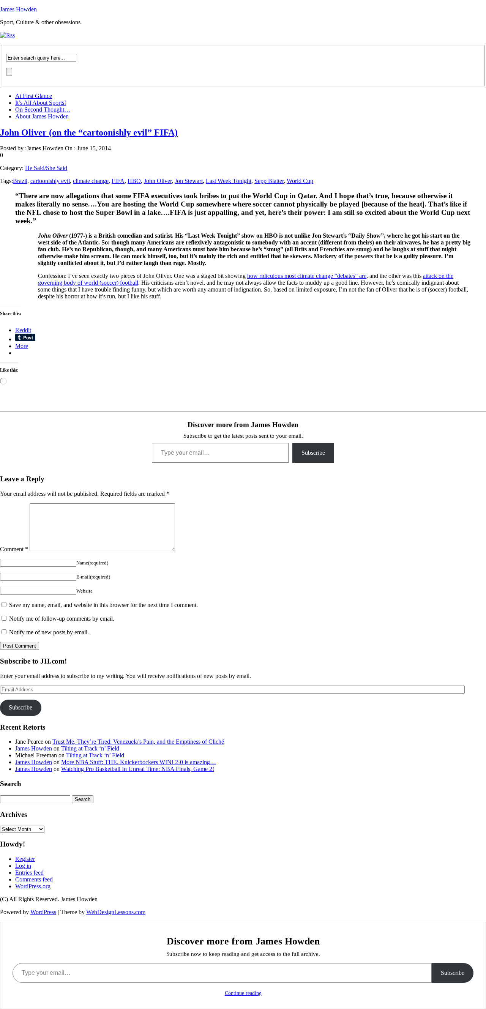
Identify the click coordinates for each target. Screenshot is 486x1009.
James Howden (18, 9)
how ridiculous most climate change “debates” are (306, 276)
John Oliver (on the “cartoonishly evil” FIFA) (89, 132)
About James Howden (42, 116)
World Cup (300, 181)
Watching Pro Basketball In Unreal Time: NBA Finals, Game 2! (137, 769)
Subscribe (313, 452)
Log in (23, 865)
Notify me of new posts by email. (49, 632)
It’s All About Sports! (40, 102)
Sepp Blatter (269, 181)
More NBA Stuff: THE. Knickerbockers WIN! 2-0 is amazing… (138, 762)
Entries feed (29, 872)
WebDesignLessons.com (115, 912)
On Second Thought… (42, 109)
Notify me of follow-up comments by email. (61, 618)
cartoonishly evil (50, 181)
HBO (134, 181)
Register (25, 859)
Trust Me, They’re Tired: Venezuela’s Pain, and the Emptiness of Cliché (138, 741)
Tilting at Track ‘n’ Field (90, 748)
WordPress (43, 912)
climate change (91, 181)
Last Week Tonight (228, 181)
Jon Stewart (189, 181)
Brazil (20, 181)
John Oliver (158, 181)
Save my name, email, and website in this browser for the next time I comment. (103, 605)
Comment (14, 549)
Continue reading (243, 993)
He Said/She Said (46, 168)
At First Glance (33, 96)
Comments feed (34, 879)
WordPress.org (32, 886)
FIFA (118, 181)
